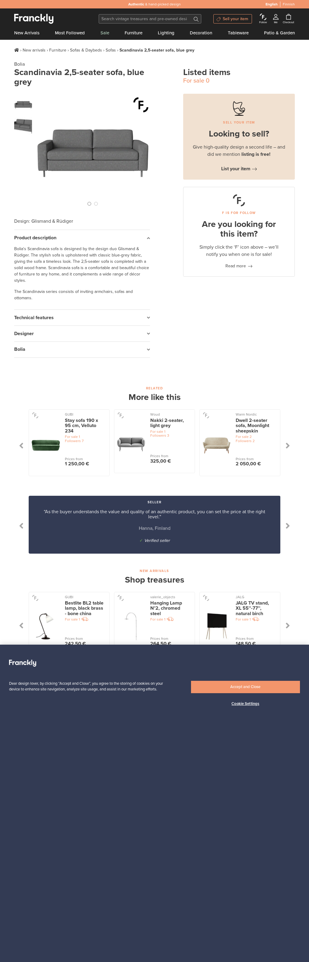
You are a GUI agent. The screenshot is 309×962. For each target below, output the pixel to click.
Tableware (238, 33)
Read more (235, 266)
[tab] (82, 238)
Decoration (201, 33)
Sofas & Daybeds (86, 50)
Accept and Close (245, 686)
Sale (104, 33)
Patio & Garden (279, 33)
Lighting (166, 33)
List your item (235, 169)
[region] (154, 803)
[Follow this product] (140, 104)
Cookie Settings (245, 703)
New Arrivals (27, 33)
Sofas (111, 50)
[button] (44, 153)
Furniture (133, 33)
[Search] (196, 19)
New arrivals (34, 50)
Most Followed (70, 33)
